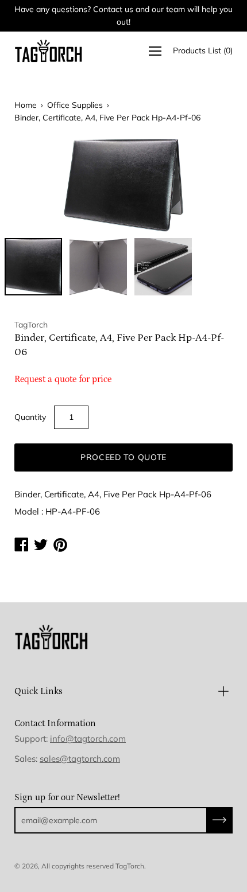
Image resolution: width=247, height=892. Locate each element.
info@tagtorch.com (88, 738)
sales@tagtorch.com (80, 758)
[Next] (203, 185)
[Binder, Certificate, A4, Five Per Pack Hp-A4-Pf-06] (33, 266)
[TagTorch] (48, 50)
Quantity (30, 417)
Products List (203, 50)
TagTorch (129, 866)
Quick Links (38, 691)
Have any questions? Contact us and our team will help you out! (123, 15)
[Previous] (43, 185)
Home (25, 105)
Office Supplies (75, 105)
